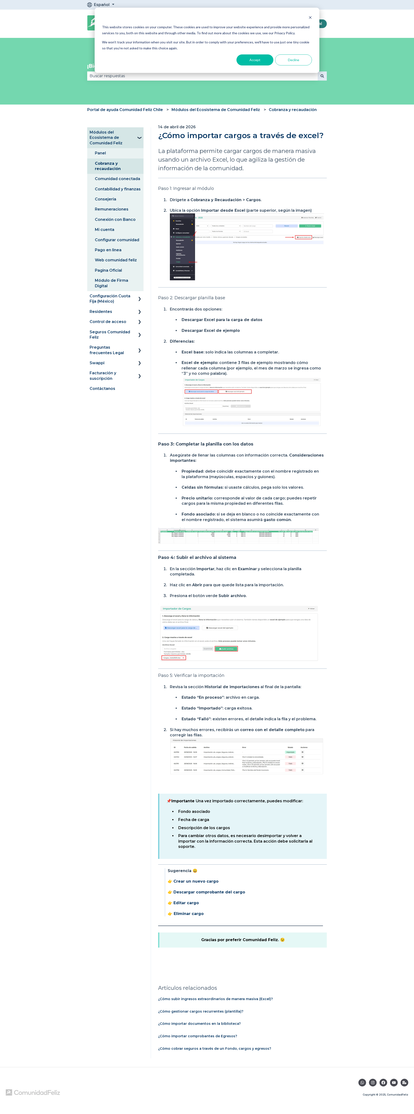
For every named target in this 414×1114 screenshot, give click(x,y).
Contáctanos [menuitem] (102, 388)
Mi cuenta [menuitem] (104, 229)
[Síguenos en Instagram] (373, 1082)
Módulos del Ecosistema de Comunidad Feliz (216, 109)
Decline (293, 60)
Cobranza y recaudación (293, 109)
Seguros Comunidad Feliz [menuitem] (110, 335)
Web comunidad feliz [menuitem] (116, 260)
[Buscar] (322, 76)
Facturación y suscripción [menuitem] (103, 376)
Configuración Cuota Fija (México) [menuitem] (110, 299)
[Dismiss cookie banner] (310, 18)
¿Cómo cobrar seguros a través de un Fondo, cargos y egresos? (214, 1048)
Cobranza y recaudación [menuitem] (108, 166)
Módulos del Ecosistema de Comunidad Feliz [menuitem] (106, 137)
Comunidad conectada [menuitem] (117, 178)
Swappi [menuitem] (97, 363)
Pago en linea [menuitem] (108, 250)
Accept (254, 60)
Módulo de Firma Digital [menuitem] (111, 283)
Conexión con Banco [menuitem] (115, 219)
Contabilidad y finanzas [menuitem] (118, 189)
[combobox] (202, 76)
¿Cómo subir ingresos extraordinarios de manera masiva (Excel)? (215, 999)
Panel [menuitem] (100, 153)
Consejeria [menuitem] (105, 199)
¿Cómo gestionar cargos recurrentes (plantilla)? (200, 1011)
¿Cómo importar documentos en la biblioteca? (199, 1023)
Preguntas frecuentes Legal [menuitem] (107, 350)
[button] (140, 133)
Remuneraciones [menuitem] (111, 209)
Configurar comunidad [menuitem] (117, 240)
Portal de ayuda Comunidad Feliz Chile (125, 109)
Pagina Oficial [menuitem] (108, 270)
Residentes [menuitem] (101, 311)
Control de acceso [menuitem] (108, 321)
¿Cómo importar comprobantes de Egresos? (197, 1036)
